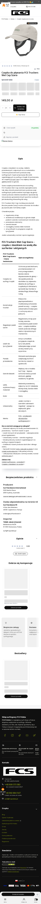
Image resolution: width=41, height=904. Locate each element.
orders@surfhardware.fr (12, 514)
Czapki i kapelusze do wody (25, 19)
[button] (20, 477)
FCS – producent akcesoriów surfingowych (25, 418)
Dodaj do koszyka (21, 108)
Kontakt (4, 833)
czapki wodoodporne (9, 451)
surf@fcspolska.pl (11, 799)
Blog (3, 815)
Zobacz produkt (16, 608)
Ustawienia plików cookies (11, 821)
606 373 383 (31, 6)
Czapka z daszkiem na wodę (12, 464)
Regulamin (5, 841)
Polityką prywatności (13, 871)
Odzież (12, 19)
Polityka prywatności (8, 839)
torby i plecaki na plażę (24, 449)
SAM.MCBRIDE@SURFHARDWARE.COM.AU (17, 497)
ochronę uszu (7, 456)
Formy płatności (7, 836)
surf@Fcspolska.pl (9, 531)
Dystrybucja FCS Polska (9, 824)
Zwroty (4, 830)
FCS (38, 69)
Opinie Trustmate (7, 818)
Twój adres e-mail (8, 862)
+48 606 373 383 (12, 784)
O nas (4, 827)
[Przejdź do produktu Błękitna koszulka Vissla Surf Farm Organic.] (16, 676)
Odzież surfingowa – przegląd (13, 462)
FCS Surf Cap (14, 179)
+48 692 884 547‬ (13, 793)
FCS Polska (5, 19)
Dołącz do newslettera (11, 864)
